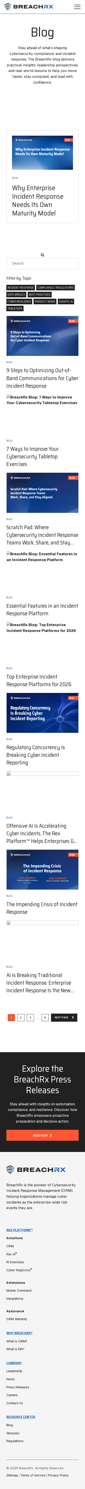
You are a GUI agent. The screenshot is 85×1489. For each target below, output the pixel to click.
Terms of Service (32, 1475)
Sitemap (12, 1475)
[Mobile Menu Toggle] (77, 7)
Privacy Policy (58, 1475)
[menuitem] (42, 1274)
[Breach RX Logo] (29, 6)
